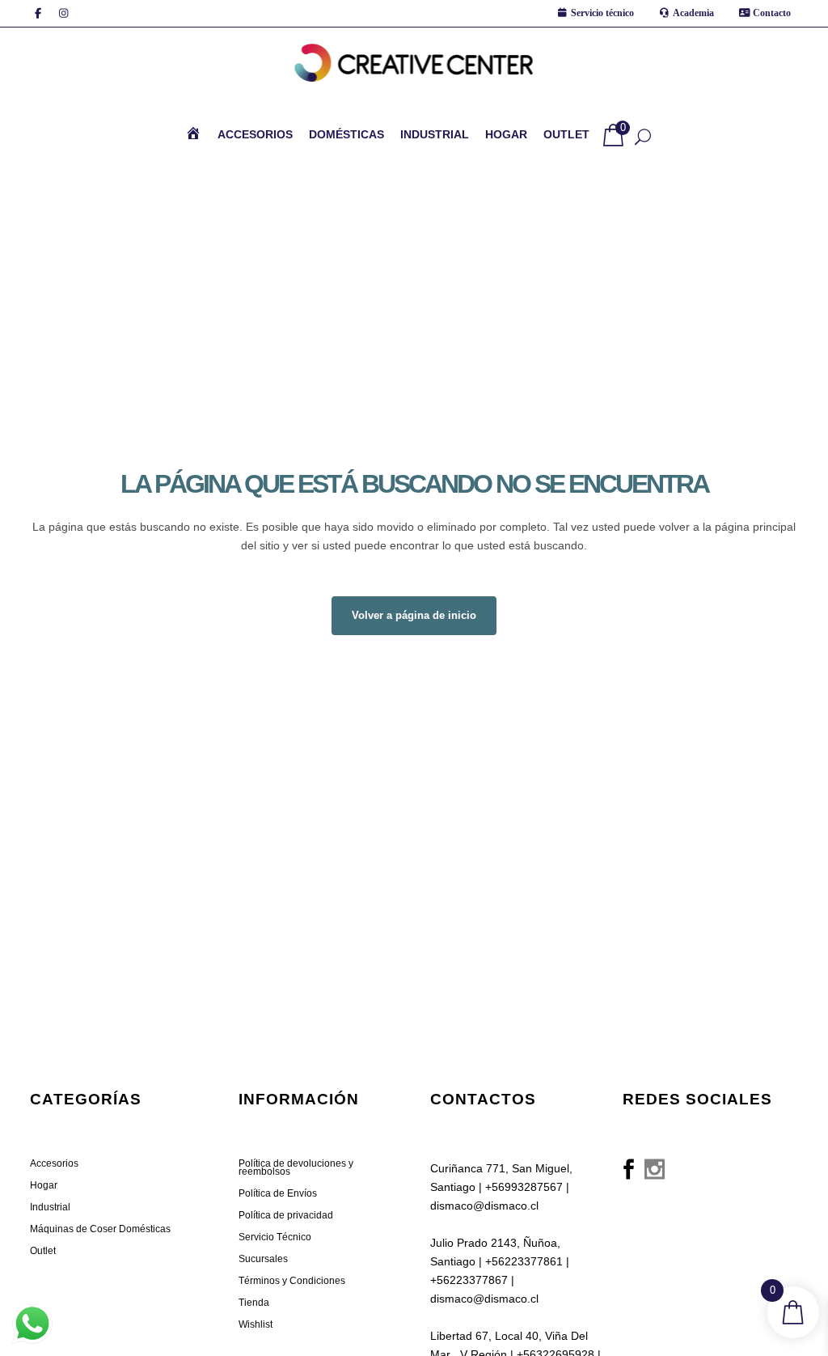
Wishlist (255, 1324)
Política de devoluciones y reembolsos (296, 1167)
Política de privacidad (286, 1215)
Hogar (43, 1185)
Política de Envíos (278, 1193)
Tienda (254, 1303)
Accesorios (54, 1163)
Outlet (43, 1251)
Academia (693, 13)
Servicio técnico (602, 13)
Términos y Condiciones (292, 1281)
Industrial (50, 1207)
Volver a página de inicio (414, 615)
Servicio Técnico (275, 1237)
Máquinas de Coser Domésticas (100, 1229)
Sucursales (263, 1259)
